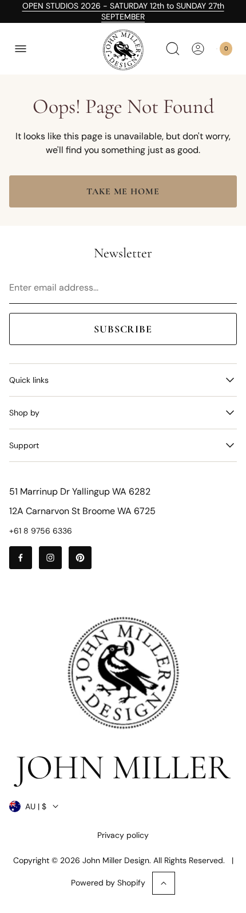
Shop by (24, 412)
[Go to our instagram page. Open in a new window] (50, 557)
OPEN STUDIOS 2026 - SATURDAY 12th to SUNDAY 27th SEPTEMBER (123, 11)
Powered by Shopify (108, 882)
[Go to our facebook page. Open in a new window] (20, 557)
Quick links (29, 380)
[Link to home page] (123, 673)
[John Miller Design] (123, 50)
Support (24, 445)
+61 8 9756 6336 (40, 531)
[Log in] (198, 48)
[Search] (172, 48)
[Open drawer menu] (20, 48)
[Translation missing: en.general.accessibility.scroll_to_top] (163, 883)
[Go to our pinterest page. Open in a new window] (80, 557)
